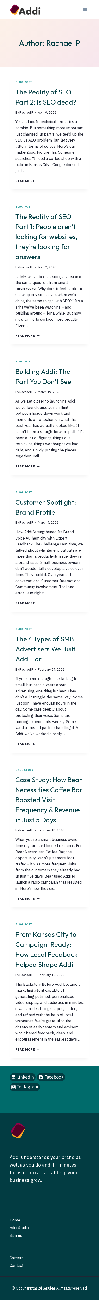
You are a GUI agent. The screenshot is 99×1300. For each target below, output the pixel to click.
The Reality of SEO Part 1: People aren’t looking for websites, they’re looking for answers (46, 236)
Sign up (16, 1235)
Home (15, 1220)
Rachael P (26, 112)
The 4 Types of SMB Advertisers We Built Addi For (45, 649)
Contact (16, 1265)
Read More (27, 181)
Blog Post (23, 82)
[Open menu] (84, 9)
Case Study (24, 769)
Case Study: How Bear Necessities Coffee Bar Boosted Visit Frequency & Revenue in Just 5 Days (49, 800)
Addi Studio (19, 1227)
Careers (16, 1257)
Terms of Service (41, 1288)
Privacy (65, 1288)
